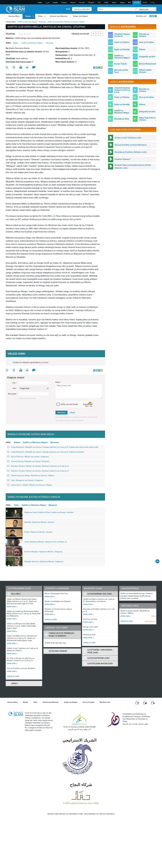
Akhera (142, 49)
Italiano (114, 2)
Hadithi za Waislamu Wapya (34, 505)
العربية (47, 2)
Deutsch (73, 2)
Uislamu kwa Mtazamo (58, 16)
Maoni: (58, 382)
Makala (28, 16)
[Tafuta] (136, 9)
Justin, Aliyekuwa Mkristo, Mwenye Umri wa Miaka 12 (45, 542)
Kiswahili (136, 2)
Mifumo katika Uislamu (145, 71)
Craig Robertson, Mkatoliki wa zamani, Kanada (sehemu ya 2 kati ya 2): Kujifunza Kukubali (47, 452)
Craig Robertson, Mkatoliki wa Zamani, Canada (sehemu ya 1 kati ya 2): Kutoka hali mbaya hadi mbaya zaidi (54, 447)
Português (91, 2)
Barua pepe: (12, 394)
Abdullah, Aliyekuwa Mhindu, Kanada (39, 522)
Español (55, 2)
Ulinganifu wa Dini (147, 56)
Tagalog (122, 2)
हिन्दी (129, 2)
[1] (54, 216)
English (40, 2)
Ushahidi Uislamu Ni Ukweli (122, 35)
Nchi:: (15, 388)
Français (64, 2)
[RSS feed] (153, 703)
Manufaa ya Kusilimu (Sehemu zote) (130, 152)
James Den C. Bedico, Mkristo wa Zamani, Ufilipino (31, 485)
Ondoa (153, 616)
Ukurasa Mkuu (14, 16)
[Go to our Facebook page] (137, 703)
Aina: (8, 43)
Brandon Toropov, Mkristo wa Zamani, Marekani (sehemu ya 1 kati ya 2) (40, 466)
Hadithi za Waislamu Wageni (27, 22)
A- (93, 34)
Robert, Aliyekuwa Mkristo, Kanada (38, 532)
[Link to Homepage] (15, 9)
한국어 (145, 2)
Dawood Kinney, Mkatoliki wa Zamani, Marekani (30, 461)
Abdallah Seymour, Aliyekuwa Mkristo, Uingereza (43, 561)
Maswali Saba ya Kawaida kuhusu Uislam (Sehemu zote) (133, 166)
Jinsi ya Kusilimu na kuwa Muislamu (131, 145)
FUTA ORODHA (150, 621)
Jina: (14, 383)
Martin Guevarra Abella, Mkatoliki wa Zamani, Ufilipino (32, 475)
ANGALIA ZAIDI (13, 676)
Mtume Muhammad (147, 64)
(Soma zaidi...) (12, 606)
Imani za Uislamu (121, 42)
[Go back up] (157, 561)
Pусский (81, 2)
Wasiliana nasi (141, 16)
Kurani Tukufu (120, 64)
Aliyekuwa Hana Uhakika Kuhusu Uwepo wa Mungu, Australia (48, 512)
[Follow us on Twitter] (145, 703)
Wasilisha (61, 413)
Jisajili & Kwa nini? (82, 9)
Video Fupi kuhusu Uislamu (147, 119)
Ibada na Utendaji (122, 49)
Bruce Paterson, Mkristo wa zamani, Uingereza (30, 457)
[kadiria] (7, 67)
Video (40, 16)
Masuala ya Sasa (121, 119)
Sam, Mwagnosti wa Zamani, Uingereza (27, 480)
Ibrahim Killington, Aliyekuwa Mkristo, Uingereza (43, 552)
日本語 (106, 2)
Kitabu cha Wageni (80, 16)
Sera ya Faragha (88, 702)
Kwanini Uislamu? (123, 159)
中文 (99, 2)
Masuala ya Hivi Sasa (121, 71)
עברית (152, 2)
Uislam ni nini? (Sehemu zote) (128, 138)
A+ (101, 34)
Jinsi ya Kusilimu (146, 42)
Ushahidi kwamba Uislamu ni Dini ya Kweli (122, 90)
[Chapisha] (20, 67)
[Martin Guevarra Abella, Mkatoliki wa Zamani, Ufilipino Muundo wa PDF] (27, 67)
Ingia (68, 9)
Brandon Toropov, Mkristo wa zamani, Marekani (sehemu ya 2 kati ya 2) (40, 471)
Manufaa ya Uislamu (144, 35)
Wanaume (42, 22)
